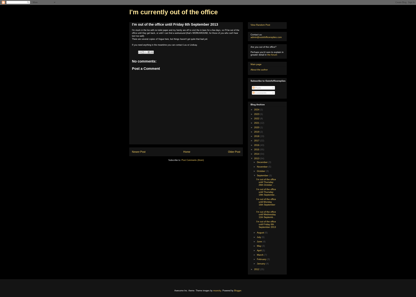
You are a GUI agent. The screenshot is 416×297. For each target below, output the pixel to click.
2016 (257, 145)
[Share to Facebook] (149, 52)
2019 (257, 131)
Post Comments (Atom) (193, 160)
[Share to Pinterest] (152, 52)
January (261, 263)
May (259, 246)
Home (186, 151)
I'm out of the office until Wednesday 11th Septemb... (266, 214)
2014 (257, 154)
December (262, 162)
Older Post (234, 151)
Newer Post (138, 151)
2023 (257, 114)
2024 (257, 109)
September (263, 175)
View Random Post (260, 25)
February (262, 259)
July (259, 237)
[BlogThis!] (142, 52)
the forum (272, 54)
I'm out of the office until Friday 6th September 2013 (266, 224)
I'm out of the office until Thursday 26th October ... (266, 182)
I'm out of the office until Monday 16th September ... (266, 203)
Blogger (237, 290)
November (262, 166)
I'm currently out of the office (173, 12)
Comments (260, 93)
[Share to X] (146, 52)
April (259, 250)
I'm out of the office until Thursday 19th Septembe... (266, 192)
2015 (257, 149)
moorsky (217, 290)
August (261, 232)
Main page (256, 64)
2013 (257, 158)
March (260, 255)
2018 (257, 136)
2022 (257, 118)
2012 (257, 269)
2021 (257, 123)
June (260, 241)
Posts (257, 88)
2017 (257, 140)
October (261, 171)
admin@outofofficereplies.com (266, 37)
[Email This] (139, 52)
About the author (259, 69)
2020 (257, 127)
